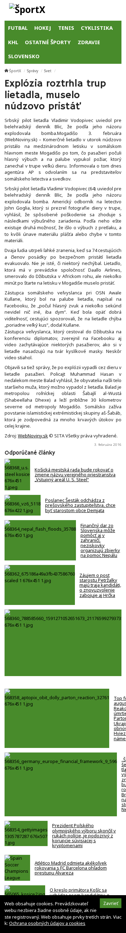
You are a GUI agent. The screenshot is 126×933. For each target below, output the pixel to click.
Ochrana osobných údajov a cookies (47, 923)
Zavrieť (110, 903)
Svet (47, 70)
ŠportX (15, 70)
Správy (32, 70)
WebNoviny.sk (33, 436)
